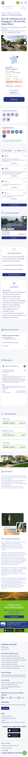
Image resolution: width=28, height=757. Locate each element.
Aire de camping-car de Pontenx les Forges (13, 666)
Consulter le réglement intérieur (11, 140)
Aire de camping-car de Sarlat (9, 664)
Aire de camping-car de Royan (9, 662)
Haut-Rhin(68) (16, 72)
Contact (3, 720)
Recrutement (4, 647)
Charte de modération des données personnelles (10, 687)
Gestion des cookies (6, 748)
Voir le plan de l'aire (14, 274)
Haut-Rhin (17, 12)
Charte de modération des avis (9, 684)
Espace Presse (5, 649)
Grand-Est (9, 12)
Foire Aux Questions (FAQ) (8, 718)
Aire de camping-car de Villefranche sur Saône (14, 660)
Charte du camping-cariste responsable (12, 682)
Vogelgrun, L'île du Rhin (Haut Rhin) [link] (11, 15)
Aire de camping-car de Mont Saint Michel (12, 658)
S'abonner (5, 708)
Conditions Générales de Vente (9, 745)
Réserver (14, 99)
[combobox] (14, 7)
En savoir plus (14, 616)
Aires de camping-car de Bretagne (10, 668)
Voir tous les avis (14, 205)
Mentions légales (6, 743)
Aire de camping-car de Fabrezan (10, 656)
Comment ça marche (7, 716)
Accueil (3, 12)
